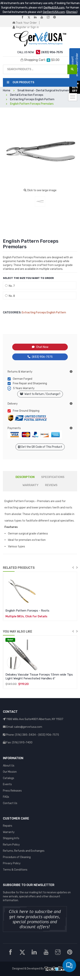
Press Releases (12, 790)
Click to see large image (41, 190)
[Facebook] (24, 17)
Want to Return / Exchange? (41, 394)
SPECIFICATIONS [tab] (52, 477)
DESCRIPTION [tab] (25, 477)
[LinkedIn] (37, 17)
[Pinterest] (56, 17)
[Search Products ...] (72, 69)
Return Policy (11, 844)
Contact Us (10, 803)
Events (7, 784)
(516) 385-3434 (25, 734)
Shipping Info (11, 838)
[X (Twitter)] (30, 17)
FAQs (6, 796)
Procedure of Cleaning (17, 857)
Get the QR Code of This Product (41, 446)
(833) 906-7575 (42, 356)
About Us (8, 765)
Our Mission (10, 771)
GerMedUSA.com (53, 7)
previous (73, 567)
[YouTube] (43, 17)
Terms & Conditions (15, 869)
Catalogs (8, 778)
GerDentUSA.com (54, 12)
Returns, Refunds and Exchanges (23, 850)
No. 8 (11, 296)
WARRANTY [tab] (30, 485)
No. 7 (11, 286)
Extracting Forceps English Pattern (44, 312)
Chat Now (42, 347)
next (77, 567)
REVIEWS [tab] (51, 485)
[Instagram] (50, 17)
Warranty (9, 832)
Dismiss (72, 12)
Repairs (7, 825)
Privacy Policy (12, 863)
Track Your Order (26, 22)
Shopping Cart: (41, 60)
